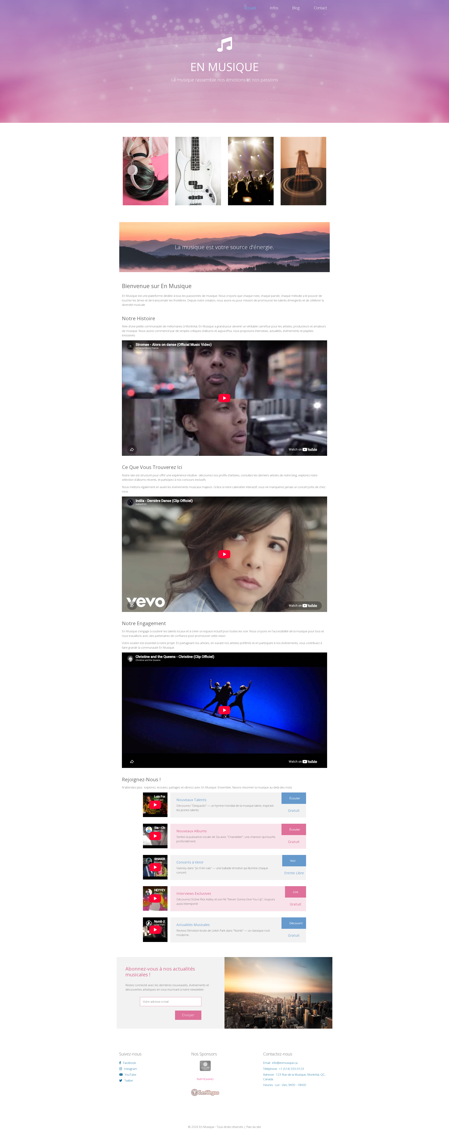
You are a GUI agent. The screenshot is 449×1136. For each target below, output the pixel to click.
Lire (295, 892)
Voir (293, 861)
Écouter (294, 798)
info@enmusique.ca (284, 1063)
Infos (274, 8)
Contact (320, 8)
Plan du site (253, 1127)
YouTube (130, 1074)
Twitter (128, 1080)
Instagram (130, 1069)
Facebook (129, 1063)
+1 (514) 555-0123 (291, 1069)
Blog (296, 8)
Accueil (250, 8)
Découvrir (296, 923)
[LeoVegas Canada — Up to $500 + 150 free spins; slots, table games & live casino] (205, 1092)
